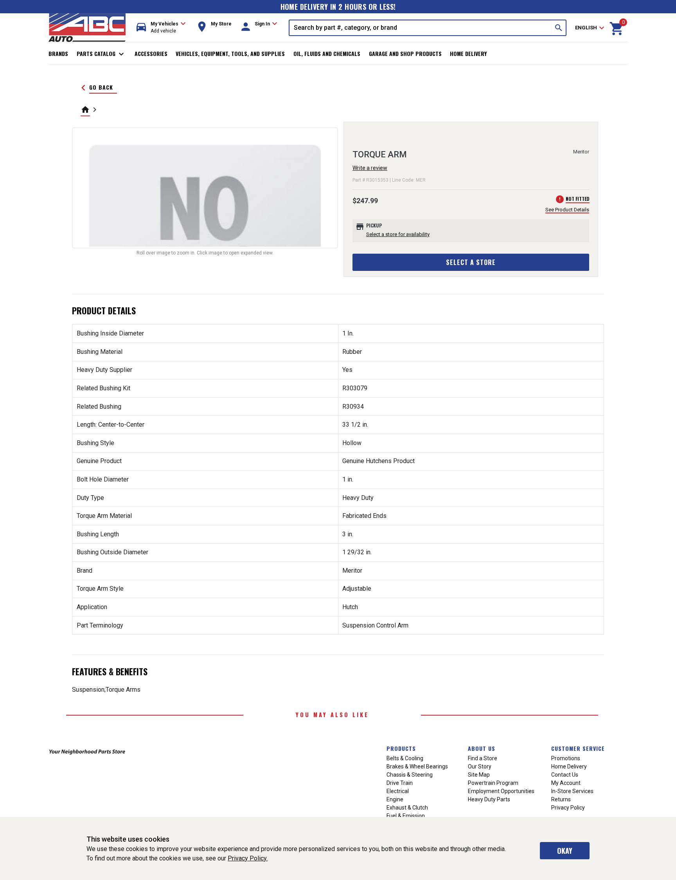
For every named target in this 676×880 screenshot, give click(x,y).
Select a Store (471, 262)
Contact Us (564, 775)
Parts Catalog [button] (101, 54)
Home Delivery (468, 53)
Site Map (479, 775)
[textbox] (420, 27)
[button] (161, 27)
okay (564, 851)
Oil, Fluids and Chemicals (326, 53)
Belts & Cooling (405, 758)
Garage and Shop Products (405, 53)
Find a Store (482, 758)
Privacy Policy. (248, 858)
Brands (58, 53)
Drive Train (400, 783)
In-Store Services (572, 791)
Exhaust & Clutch (407, 807)
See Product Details (567, 210)
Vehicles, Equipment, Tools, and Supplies (230, 53)
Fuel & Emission (406, 816)
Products (401, 748)
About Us (481, 748)
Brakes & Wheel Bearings (417, 766)
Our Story (479, 766)
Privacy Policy (568, 807)
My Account (566, 783)
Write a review (369, 168)
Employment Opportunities (501, 791)
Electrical (398, 791)
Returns (561, 799)
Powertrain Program (493, 783)
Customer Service (578, 748)
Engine (395, 799)
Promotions (565, 758)
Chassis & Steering (410, 775)
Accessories (151, 53)
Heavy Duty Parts (489, 799)
